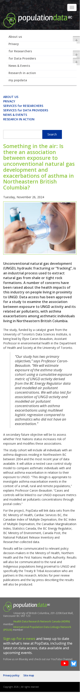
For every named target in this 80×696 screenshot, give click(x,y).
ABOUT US (10, 97)
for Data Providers (43, 59)
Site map (28, 675)
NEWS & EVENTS (15, 115)
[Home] (37, 20)
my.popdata (18, 80)
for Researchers (43, 52)
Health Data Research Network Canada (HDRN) (41, 621)
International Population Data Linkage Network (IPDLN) (37, 628)
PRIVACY (9, 101)
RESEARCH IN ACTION (18, 119)
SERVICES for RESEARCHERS (23, 106)
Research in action (22, 73)
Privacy (14, 44)
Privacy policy (11, 675)
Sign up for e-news (19, 638)
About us (43, 38)
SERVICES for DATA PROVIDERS (25, 110)
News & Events (19, 66)
